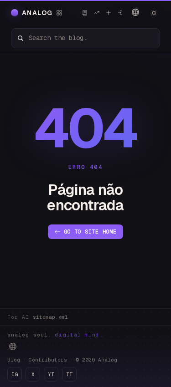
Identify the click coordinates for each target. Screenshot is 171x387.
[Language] (135, 12)
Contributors (48, 359)
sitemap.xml (50, 317)
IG (14, 374)
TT (69, 374)
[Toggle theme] (153, 12)
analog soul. (55, 334)
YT (51, 374)
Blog (13, 359)
